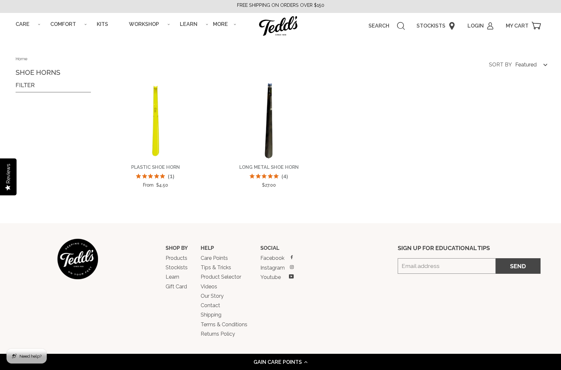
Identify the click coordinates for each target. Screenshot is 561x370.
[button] (280, 362)
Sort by (500, 65)
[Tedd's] (77, 259)
